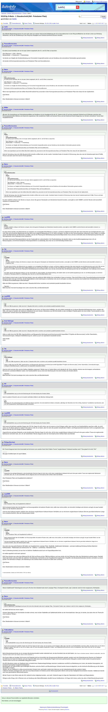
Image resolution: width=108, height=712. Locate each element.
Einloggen (88, 1)
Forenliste (5, 23)
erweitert (104, 18)
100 (50, 23)
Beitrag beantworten (88, 37)
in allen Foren (55, 23)
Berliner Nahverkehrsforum (14, 13)
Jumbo (14, 19)
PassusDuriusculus (10, 43)
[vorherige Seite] (93, 23)
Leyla (6, 27)
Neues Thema (28, 23)
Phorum (46, 709)
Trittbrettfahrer (8, 630)
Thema (24, 13)
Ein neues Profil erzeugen (100, 1)
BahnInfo (67, 709)
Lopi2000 (7, 217)
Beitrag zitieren (100, 37)
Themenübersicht (16, 23)
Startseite (3, 13)
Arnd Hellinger (9, 321)
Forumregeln (64, 707)
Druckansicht (54, 691)
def (5, 383)
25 (45, 23)
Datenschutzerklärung (53, 707)
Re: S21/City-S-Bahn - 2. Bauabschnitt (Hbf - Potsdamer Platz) (17, 28)
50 (47, 23)
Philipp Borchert (9, 442)
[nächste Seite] (106, 23)
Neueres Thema (7, 688)
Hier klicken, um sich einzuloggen (11, 701)
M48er (6, 107)
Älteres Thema (18, 688)
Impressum (43, 707)
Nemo (6, 69)
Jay (5, 249)
